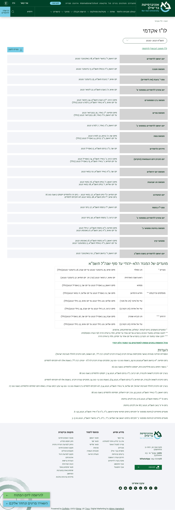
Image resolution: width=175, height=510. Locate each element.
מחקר (66, 12)
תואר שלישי (94, 445)
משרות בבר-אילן (117, 451)
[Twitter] (135, 489)
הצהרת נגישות (67, 461)
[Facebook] (150, 489)
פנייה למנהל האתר (116, 445)
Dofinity (65, 509)
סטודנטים (123, 3)
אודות (112, 12)
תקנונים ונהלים (67, 451)
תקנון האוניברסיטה (66, 448)
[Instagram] (155, 489)
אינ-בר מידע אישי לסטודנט (113, 441)
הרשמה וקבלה (80, 12)
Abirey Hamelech (116, 509)
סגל (109, 3)
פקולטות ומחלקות (98, 12)
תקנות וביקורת (65, 432)
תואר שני (95, 441)
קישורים (56, 12)
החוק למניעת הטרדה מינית (62, 445)
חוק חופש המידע (66, 441)
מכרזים (121, 448)
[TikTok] (145, 489)
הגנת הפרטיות (67, 464)
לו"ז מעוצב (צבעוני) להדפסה (154, 49)
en (13, 3)
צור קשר (24, 3)
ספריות (68, 3)
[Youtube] (125, 489)
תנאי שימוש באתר (66, 467)
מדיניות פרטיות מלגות (64, 477)
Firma (78, 509)
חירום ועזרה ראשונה (116, 457)
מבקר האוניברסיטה (65, 438)
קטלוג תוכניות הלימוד (126, 12)
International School (89, 3)
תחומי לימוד (92, 432)
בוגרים (115, 3)
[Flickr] (130, 489)
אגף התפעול (119, 467)
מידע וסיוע (118, 432)
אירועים (75, 3)
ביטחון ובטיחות (118, 454)
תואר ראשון (94, 438)
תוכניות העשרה (93, 451)
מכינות (96, 448)
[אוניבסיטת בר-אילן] (156, 6)
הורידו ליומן (13, 50)
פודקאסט (103, 3)
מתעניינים (132, 3)
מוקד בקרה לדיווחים (116, 461)
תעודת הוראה (93, 454)
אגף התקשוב (119, 464)
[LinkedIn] (140, 489)
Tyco (87, 509)
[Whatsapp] (120, 489)
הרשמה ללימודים (5, 12)
